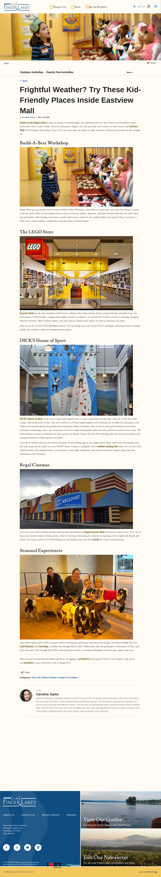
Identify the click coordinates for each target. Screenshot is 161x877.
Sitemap (71, 815)
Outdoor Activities (31, 72)
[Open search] (134, 6)
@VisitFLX (84, 659)
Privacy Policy (53, 815)
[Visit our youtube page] (27, 847)
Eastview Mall (27, 313)
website (95, 539)
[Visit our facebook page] (6, 847)
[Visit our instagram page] (17, 847)
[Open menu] (155, 6)
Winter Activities (49, 678)
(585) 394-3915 (8, 834)
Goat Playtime (27, 646)
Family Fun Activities (59, 72)
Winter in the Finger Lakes (33, 122)
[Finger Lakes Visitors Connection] (16, 6)
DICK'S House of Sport (31, 419)
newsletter (28, 662)
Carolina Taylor (28, 117)
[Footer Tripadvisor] (74, 864)
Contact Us (30, 815)
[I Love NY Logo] (54, 864)
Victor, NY (36, 678)
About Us (10, 815)
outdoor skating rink (107, 446)
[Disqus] (80, 752)
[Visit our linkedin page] (38, 847)
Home (6, 63)
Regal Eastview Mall (94, 532)
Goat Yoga (43, 646)
